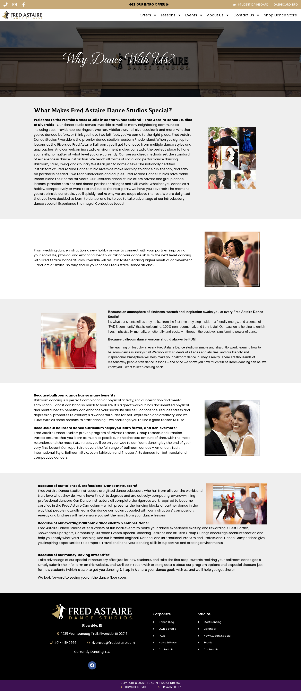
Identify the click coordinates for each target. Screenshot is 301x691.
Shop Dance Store (280, 15)
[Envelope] (14, 4)
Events (191, 15)
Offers (145, 15)
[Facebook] (92, 665)
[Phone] (5, 4)
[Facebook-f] (23, 4)
